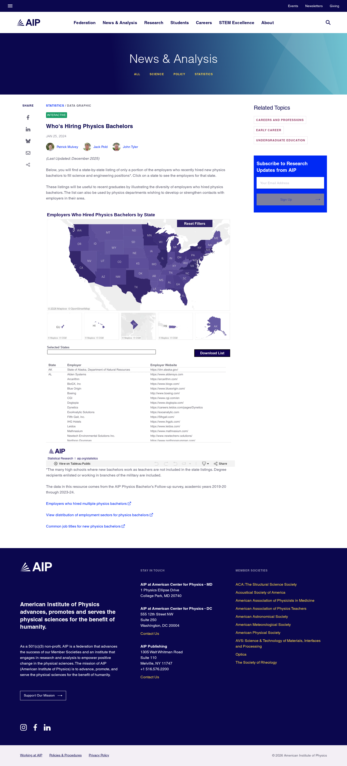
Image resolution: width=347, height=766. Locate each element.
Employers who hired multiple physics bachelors (86, 503)
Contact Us (149, 633)
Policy (179, 74)
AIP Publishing (153, 646)
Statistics (204, 74)
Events (293, 6)
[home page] (28, 22)
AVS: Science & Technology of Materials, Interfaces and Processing (278, 643)
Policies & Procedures (65, 755)
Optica (241, 654)
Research (154, 22)
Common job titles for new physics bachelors (83, 526)
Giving (334, 6)
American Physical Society (258, 632)
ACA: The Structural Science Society (266, 584)
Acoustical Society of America (260, 592)
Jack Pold (100, 147)
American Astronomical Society (262, 616)
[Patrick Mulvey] (50, 147)
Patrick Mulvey (67, 147)
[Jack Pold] (87, 147)
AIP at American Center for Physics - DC (176, 608)
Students (179, 22)
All (137, 74)
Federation (85, 22)
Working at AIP (31, 755)
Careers (204, 22)
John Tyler (130, 147)
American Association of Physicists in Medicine (275, 600)
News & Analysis (120, 22)
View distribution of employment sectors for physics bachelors (97, 515)
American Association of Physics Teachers (271, 608)
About (267, 22)
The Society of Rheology (256, 662)
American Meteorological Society (263, 624)
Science (157, 74)
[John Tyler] (116, 147)
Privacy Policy (99, 755)
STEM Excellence (236, 22)
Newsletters (314, 6)
